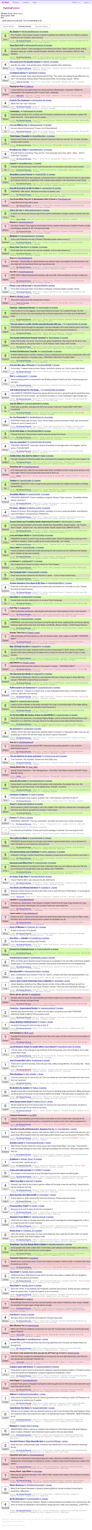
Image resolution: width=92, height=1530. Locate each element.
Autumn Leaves (16, 1143)
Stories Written (8, 26)
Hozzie (43, 1022)
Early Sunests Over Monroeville (23, 1195)
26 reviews (47, 100)
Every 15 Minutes (17, 927)
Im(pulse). (14, 619)
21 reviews (51, 174)
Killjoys (13, 1394)
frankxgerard (28, 111)
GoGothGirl (32, 72)
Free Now (14, 1314)
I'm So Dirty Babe (17, 431)
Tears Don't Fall (16, 45)
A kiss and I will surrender (21, 1170)
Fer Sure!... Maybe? (18, 508)
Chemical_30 (32, 927)
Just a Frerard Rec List (19, 1060)
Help (35, 2)
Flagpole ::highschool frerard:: (23, 308)
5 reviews (56, 687)
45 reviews (38, 111)
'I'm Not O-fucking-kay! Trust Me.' (24, 351)
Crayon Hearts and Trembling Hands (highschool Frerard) (34, 522)
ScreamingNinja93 (39, 1408)
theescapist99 (33, 572)
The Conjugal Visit (17, 572)
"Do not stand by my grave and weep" (26, 756)
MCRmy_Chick (35, 508)
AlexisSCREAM (40, 285)
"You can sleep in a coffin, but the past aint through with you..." (36, 324)
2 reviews (54, 949)
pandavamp (28, 728)
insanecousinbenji (48, 1008)
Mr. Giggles (14, 32)
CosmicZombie (72, 324)
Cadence (29, 86)
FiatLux (35, 1087)
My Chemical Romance (23, 40)
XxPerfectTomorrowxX (36, 1485)
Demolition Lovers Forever (21, 174)
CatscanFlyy (25, 608)
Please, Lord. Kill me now (20, 285)
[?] (88, 131)
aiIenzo (46, 61)
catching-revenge (39, 1217)
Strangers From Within (19, 1217)
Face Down (14, 1272)
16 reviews (46, 508)
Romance (19, 978)
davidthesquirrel (34, 1339)
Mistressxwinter (36, 125)
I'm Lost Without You (18, 125)
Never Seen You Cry (18, 247)
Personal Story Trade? (19, 1206)
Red (11, 376)
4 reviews (51, 957)
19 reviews (47, 149)
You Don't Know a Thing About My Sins (26, 1441)
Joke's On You (16, 210)
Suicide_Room (27, 1159)
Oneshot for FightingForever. (22, 949)
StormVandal (43, 307)
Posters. (13, 818)
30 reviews (47, 45)
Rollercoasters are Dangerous (22, 688)
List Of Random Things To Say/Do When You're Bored (33, 1047)
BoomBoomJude (65, 1046)
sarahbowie (35, 994)
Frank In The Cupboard (20, 100)
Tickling (13, 480)
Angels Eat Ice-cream (19, 958)
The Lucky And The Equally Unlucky (25, 62)
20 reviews (60, 389)
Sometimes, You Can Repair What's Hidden (28, 1244)
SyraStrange (37, 1060)
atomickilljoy (33, 827)
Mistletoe (13, 236)
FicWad (5, 2)
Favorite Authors (41, 26)
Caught (13, 163)
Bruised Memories (17, 1339)
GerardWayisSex (39, 136)
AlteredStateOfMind (35, 431)
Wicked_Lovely (23, 296)
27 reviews (76, 521)
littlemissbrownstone (33, 210)
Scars (12, 804)
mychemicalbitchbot (33, 403)
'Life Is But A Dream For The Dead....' (25, 390)
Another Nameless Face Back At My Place (27, 583)
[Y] (30, 1071)
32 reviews (76, 1046)
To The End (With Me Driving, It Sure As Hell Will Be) (32, 715)
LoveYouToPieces (53, 1441)
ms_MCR (33, 1115)
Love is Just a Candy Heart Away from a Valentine (31, 981)
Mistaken (13, 1426)
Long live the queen (18, 781)
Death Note (20, 95)
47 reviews (63, 337)
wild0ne (30, 1299)
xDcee (22, 817)
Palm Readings (16, 1074)
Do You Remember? (18, 417)
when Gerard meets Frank (21, 1102)
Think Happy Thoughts (19, 136)
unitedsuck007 (22, 376)
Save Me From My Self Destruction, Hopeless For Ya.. (32, 1129)
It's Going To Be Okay (19, 877)
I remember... (15, 111)
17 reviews (39, 547)
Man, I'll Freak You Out (19, 646)
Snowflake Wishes (17, 494)
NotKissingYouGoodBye (28, 1394)
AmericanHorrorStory (32, 971)
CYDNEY (38, 1170)
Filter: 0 (75, 2)
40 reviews (56, 188)
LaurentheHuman (45, 687)
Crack (33, 794)
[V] (19, 59)
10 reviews (47, 125)
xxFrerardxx (44, 1194)
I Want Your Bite (16, 1181)
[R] (26, 1071)
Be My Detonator (17, 1499)
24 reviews (53, 307)
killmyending (37, 100)
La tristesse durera (18, 73)
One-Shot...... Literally (19, 938)
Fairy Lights (15, 547)
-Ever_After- (33, 767)
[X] (81, 95)
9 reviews (42, 72)
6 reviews (45, 210)
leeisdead (34, 1258)
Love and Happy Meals (19, 535)
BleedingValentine (56, 1244)
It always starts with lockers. (21, 1367)
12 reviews (39, 236)
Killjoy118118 (39, 1101)
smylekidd (59, 980)
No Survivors (15, 729)
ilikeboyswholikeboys (26, 804)
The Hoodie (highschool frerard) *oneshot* (28, 338)
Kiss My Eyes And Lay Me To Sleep (24, 188)
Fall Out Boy (20, 896)
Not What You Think (18, 150)
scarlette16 (45, 887)
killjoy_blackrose (49, 851)
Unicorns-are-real (52, 756)
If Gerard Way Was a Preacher (22, 365)
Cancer (13, 701)
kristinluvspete (33, 1325)
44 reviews (44, 31)
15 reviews (43, 247)
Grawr (43, 455)
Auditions (14, 1159)
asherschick (47, 188)
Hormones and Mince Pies (21, 863)
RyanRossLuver (64, 199)
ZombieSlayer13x (37, 417)
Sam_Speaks (30, 1074)
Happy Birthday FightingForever (23, 1022)
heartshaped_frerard (39, 957)
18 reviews (54, 61)
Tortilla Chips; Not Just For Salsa (24, 456)
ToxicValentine (63, 1129)
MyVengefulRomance (30, 31)
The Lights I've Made (18, 838)
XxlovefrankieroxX (26, 222)
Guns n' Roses (21, 219)
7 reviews (56, 365)
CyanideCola (36, 938)
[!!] (82, 1165)
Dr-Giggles (34, 247)
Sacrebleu (14, 597)
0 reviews (51, 285)
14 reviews (50, 136)
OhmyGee (38, 1471)
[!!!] (18, 1071)
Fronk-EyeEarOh (43, 949)
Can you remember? (18, 442)
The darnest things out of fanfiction (25, 852)
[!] (17, 42)
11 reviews (37, 163)
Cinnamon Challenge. (19, 795)
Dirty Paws (14, 1285)
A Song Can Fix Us (18, 827)
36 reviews (48, 417)
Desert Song (15, 1231)
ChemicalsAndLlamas (35, 1142)
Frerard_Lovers (33, 632)
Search (26, 2)
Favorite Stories (25, 26)
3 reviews (49, 455)
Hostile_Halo (25, 1425)
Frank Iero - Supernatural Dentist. (24, 1008)
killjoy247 (30, 1181)
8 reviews (45, 403)
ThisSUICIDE (40, 174)
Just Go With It (16, 404)
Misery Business (17, 1485)
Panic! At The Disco (22, 82)
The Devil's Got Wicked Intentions (24, 888)
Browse (16, 2)
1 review (53, 887)
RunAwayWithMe (44, 365)
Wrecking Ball (16, 971)
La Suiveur (14, 561)
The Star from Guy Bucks (20, 674)
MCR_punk (28, 1033)
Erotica (18, 476)
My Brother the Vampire (20, 1088)
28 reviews (47, 442)
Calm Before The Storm (20, 1408)
